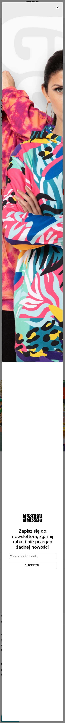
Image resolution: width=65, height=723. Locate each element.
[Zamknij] (57, 7)
